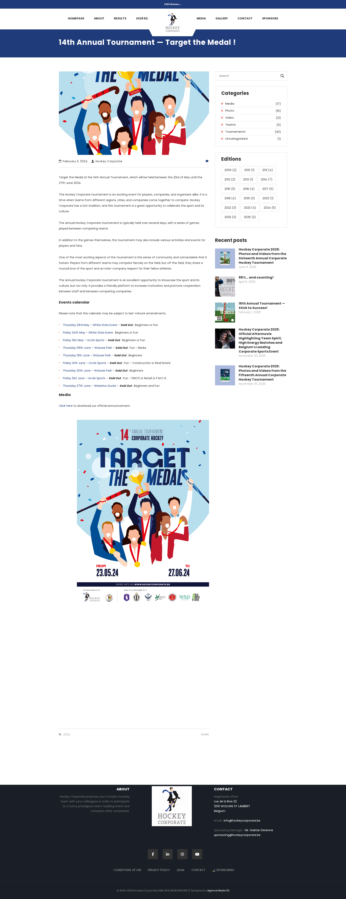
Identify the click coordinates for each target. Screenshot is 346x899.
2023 (250, 208)
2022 (230, 208)
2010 (249, 170)
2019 (249, 198)
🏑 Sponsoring (223, 870)
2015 (229, 189)
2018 (230, 198)
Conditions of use (127, 870)
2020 (268, 198)
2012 (229, 179)
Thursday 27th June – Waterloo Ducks (89, 386)
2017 (268, 189)
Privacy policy (159, 870)
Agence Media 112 (218, 890)
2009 (230, 170)
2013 (248, 179)
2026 (250, 217)
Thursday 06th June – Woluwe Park (87, 348)
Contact (198, 870)
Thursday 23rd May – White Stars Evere (90, 325)
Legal (181, 870)
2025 (230, 217)
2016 (249, 189)
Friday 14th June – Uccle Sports (84, 363)
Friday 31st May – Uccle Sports (83, 340)
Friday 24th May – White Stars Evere (88, 333)
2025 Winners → (173, 4)
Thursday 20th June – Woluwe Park (87, 371)
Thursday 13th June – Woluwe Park (87, 355)
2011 (267, 170)
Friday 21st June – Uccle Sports (84, 378)
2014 (267, 179)
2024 (66, 735)
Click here (66, 406)
